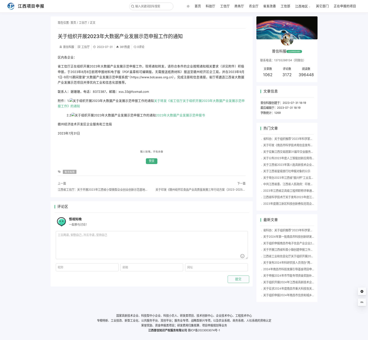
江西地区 (301, 6)
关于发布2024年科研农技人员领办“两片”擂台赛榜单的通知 (299, 262)
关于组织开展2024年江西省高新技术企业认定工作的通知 (298, 282)
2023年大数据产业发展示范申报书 (180, 115)
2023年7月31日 (69, 133)
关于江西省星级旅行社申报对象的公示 (286, 171)
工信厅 (225, 6)
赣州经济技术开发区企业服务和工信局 (85, 124)
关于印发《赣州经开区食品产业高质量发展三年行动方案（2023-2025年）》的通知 (200, 189)
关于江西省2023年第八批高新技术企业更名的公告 (294, 164)
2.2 (131, 115)
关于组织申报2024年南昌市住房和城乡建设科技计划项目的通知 (302, 295)
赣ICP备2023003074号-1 (204, 330)
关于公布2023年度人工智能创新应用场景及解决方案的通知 (300, 158)
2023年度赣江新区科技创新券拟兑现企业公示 (291, 203)
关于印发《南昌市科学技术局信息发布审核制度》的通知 (297, 145)
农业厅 (254, 6)
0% (362, 302)
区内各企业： (67, 57)
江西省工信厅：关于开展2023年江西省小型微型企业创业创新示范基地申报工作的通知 (103, 189)
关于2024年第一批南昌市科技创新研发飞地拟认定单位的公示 (301, 236)
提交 (238, 279)
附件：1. (151, 103)
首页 (198, 6)
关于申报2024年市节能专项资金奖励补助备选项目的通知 (298, 275)
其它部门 (322, 6)
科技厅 (210, 6)
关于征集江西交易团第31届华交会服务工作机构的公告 (296, 151)
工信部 (285, 6)
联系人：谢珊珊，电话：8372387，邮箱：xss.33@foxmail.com (103, 92)
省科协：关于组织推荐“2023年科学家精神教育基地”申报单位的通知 (305, 138)
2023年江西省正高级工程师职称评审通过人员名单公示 (297, 190)
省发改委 (269, 6)
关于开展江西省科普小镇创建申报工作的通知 (291, 249)
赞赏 (151, 161)
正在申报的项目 (345, 6)
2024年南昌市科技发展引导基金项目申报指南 (291, 269)
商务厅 (239, 6)
